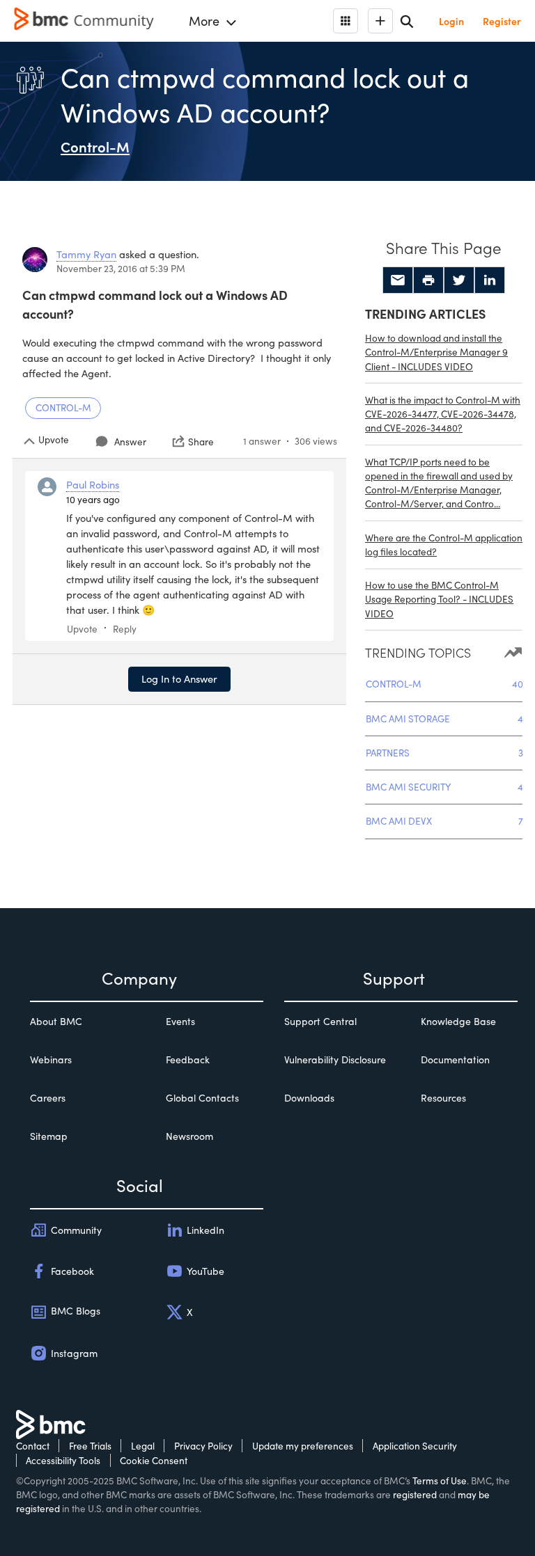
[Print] (428, 280)
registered (415, 1494)
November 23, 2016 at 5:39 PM (120, 268)
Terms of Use (439, 1480)
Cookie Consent (153, 1460)
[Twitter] (459, 280)
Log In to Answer (179, 678)
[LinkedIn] (489, 280)
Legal (143, 1445)
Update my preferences (302, 1445)
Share (201, 441)
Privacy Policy (203, 1445)
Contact (32, 1445)
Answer (130, 441)
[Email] (397, 280)
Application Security (415, 1445)
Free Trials (90, 1445)
